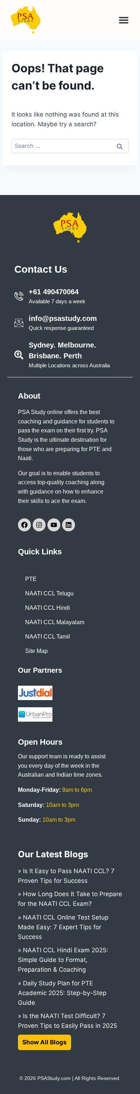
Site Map (36, 651)
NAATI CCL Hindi (47, 608)
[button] (124, 20)
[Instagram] (39, 524)
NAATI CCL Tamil (47, 637)
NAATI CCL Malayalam (54, 622)
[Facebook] (24, 524)
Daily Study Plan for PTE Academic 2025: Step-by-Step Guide (62, 993)
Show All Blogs (44, 1042)
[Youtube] (53, 524)
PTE (31, 579)
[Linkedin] (68, 524)
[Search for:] (70, 145)
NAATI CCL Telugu (49, 593)
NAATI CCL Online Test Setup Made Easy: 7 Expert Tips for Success (63, 927)
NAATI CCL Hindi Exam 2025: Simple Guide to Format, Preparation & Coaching (63, 960)
